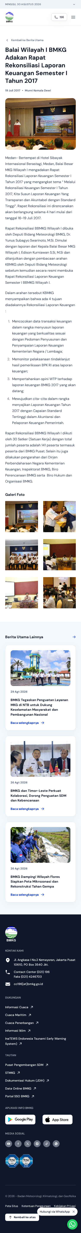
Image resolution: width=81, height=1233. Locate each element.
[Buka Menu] (73, 17)
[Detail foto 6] (59, 592)
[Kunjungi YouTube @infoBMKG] (8, 1143)
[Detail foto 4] (59, 554)
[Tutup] (73, 1211)
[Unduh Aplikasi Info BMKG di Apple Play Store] (59, 1119)
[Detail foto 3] (21, 554)
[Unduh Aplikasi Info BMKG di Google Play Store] (22, 1119)
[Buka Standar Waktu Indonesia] (74, 4)
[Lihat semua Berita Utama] (73, 637)
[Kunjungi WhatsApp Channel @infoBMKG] (56, 1143)
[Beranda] (9, 17)
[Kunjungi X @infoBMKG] (27, 1143)
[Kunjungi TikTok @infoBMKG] (46, 1143)
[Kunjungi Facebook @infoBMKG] (18, 1143)
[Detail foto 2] (59, 516)
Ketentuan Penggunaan (36, 1206)
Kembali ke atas (25, 1217)
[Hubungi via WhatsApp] (72, 1224)
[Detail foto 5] (21, 592)
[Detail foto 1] (21, 516)
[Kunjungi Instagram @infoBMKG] (37, 1143)
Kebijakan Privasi (65, 1206)
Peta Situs (11, 1206)
